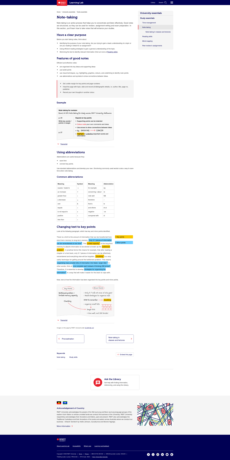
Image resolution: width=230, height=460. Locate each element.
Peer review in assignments (152, 45)
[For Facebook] (148, 454)
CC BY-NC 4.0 (89, 328)
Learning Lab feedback (101, 446)
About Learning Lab (63, 446)
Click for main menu (171, 2)
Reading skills (147, 36)
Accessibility (77, 446)
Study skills (73, 357)
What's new (87, 446)
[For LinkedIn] (162, 454)
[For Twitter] (153, 454)
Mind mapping (147, 41)
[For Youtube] (167, 454)
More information (63, 426)
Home (58, 12)
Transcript (63, 144)
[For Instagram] (157, 454)
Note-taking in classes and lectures (158, 32)
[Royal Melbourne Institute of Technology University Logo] (115, 439)
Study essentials (147, 18)
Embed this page (126, 354)
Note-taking (61, 357)
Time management (149, 22)
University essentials (151, 13)
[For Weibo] (171, 454)
